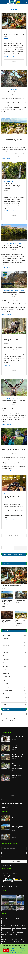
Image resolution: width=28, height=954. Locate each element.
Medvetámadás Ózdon (18, 737)
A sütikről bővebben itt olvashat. (17, 948)
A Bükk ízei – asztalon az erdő (14, 34)
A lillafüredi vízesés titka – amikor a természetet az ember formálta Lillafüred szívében (13, 186)
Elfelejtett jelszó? (6, 865)
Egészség (12, 31)
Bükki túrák (14, 398)
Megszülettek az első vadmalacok (11, 340)
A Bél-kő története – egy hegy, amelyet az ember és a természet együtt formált (14, 246)
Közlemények (14, 676)
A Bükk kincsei (6, 31)
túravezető (4, 941)
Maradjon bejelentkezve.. (8, 857)
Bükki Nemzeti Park (5, 923)
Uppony (22, 941)
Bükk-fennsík (4, 920)
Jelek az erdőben (16, 775)
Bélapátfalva (13, 918)
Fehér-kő (23, 925)
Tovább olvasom (8, 56)
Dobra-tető (4, 925)
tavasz (21, 934)
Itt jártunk (14, 666)
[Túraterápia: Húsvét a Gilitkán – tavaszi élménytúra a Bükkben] (14, 436)
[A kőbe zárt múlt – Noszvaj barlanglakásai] (14, 126)
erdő (13, 925)
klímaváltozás (9, 930)
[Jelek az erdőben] (5, 778)
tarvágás (16, 934)
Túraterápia (14, 697)
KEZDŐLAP (4, 784)
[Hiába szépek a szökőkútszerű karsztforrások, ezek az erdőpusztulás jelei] (5, 766)
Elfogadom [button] (6, 950)
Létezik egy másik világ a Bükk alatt (6, 621)
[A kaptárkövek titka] (14, 78)
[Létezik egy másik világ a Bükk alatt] (7, 615)
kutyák (15, 930)
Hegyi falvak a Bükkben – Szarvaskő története (14, 293)
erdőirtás (18, 925)
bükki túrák (13, 923)
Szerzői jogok (4, 807)
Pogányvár (8, 932)
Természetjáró (14, 687)
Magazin (13, 181)
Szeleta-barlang (20, 932)
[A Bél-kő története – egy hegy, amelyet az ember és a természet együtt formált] (14, 232)
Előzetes (14, 656)
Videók (14, 704)
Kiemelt (17, 31)
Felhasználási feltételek (7, 795)
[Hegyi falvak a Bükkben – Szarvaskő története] (14, 279)
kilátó (3, 930)
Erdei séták (14, 659)
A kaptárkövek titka (14, 92)
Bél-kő (7, 918)
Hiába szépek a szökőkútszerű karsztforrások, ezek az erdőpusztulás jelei (18, 766)
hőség (24, 927)
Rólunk (3, 788)
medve (3, 932)
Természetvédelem (14, 690)
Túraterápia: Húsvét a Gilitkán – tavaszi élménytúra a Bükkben (14, 450)
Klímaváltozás (14, 673)
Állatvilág (8, 398)
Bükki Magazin (19, 920)
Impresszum (4, 792)
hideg (14, 927)
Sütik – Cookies (5, 799)
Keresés (3, 545)
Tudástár (14, 694)
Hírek (5, 493)
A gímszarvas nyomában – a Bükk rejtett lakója (14, 401)
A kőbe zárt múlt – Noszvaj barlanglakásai (14, 139)
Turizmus (14, 700)
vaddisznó (4, 943)
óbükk (9, 943)
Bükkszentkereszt (21, 923)
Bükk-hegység (11, 920)
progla (14, 932)
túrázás (10, 941)
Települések (22, 290)
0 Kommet (14, 61)
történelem (4, 939)
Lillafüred (20, 930)
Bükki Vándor (14, 649)
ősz (13, 943)
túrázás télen (16, 941)
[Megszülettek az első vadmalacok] (14, 326)
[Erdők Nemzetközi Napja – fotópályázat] (14, 483)
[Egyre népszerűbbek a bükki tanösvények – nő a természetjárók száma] (7, 595)
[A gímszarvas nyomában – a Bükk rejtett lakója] (14, 387)
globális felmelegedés (6, 927)
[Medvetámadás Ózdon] (5, 739)
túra (15, 939)
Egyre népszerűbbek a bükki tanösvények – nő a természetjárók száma (7, 603)
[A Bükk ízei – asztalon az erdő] (14, 21)
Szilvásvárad (10, 934)
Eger (9, 925)
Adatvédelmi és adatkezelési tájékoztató (11, 803)
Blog (11, 89)
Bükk (18, 918)
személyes (4, 934)
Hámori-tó (18, 927)
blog (3, 918)
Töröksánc (11, 939)
